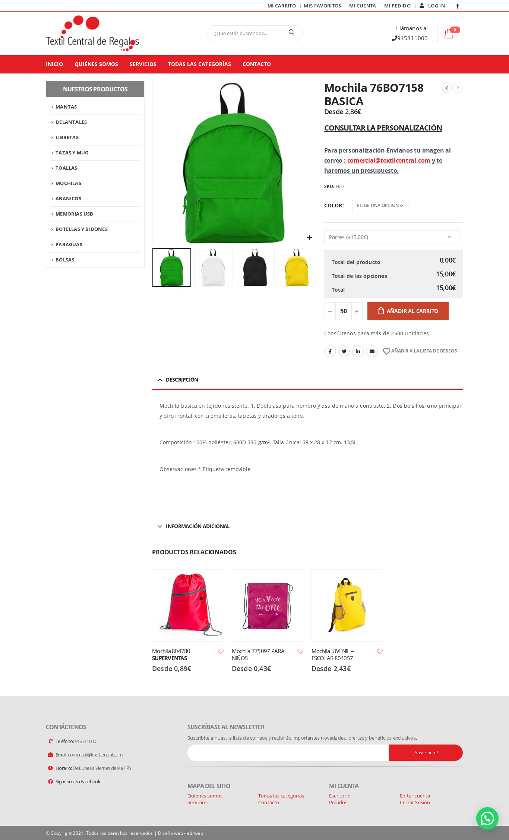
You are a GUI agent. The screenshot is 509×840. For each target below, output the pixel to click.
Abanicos (68, 198)
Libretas (67, 137)
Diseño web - (180, 833)
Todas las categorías (199, 64)
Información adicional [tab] (198, 526)
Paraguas (69, 244)
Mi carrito (282, 5)
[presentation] (153, 163)
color (333, 205)
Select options (211, 582)
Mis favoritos (322, 5)
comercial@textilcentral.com (389, 160)
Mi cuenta (362, 5)
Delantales (71, 122)
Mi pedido (397, 5)
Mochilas (68, 183)
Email (372, 351)
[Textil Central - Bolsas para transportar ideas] (92, 33)
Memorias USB (74, 213)
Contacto (257, 64)
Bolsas (65, 259)
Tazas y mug (72, 152)
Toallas (66, 167)
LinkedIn (358, 351)
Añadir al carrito (412, 310)
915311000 (412, 38)
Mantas (66, 106)
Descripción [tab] (182, 379)
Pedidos (338, 802)
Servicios (143, 64)
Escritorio (340, 795)
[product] (188, 605)
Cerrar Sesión (415, 802)
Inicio (54, 64)
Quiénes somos (96, 64)
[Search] (291, 32)
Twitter (344, 351)
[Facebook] (457, 6)
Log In (436, 5)
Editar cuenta (415, 795)
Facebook (330, 351)
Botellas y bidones (82, 229)
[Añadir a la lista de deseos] (220, 651)
